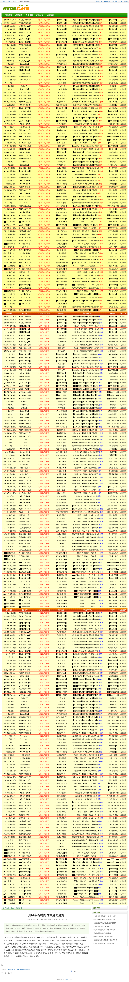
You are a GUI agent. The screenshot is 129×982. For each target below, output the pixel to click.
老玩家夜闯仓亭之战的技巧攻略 (105, 919)
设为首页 (116, 1)
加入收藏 (124, 1)
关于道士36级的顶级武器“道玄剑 (105, 923)
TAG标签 (107, 1)
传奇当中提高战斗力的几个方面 (105, 916)
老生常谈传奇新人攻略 (101, 926)
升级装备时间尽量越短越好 (103, 936)
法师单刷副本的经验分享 (102, 933)
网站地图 (99, 1)
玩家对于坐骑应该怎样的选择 (104, 943)
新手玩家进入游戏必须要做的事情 (19, 969)
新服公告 (19, 908)
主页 (12, 908)
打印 (74, 971)
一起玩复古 (6, 1)
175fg (67, 979)
